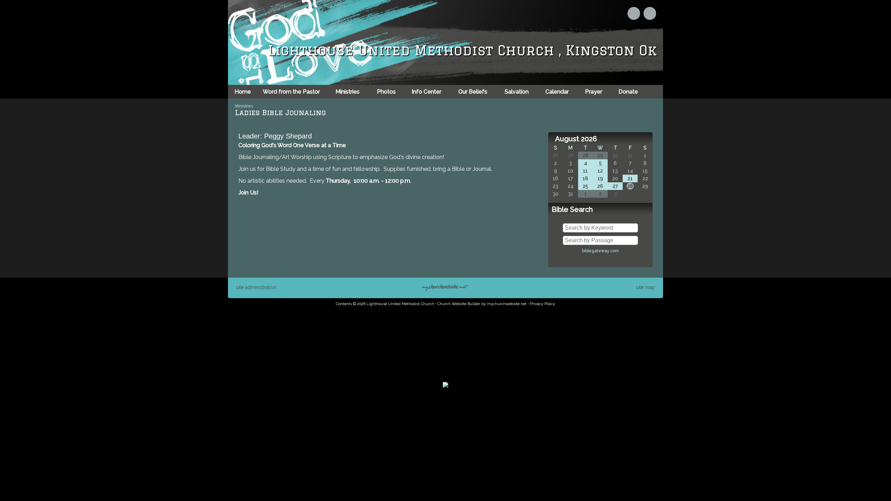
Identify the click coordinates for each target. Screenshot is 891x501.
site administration (256, 287)
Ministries (244, 106)
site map (645, 287)
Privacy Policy (542, 304)
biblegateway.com (600, 250)
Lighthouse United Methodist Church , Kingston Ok (462, 50)
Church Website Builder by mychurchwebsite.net (482, 304)
